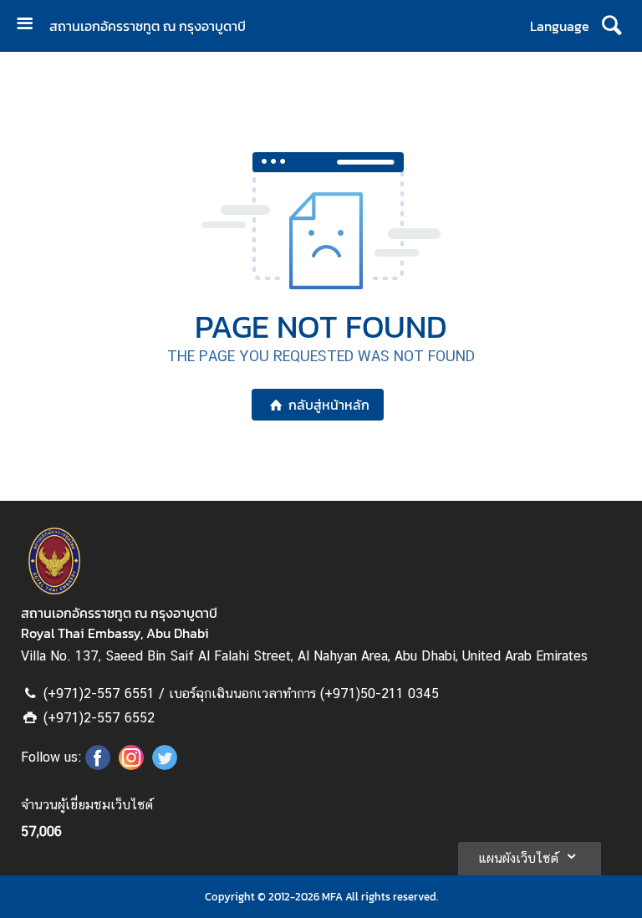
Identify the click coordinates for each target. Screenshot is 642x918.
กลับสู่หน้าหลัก (328, 405)
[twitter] (164, 765)
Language (559, 26)
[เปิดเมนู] (31, 25)
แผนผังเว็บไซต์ (518, 858)
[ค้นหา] (611, 26)
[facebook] (98, 765)
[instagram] (131, 765)
